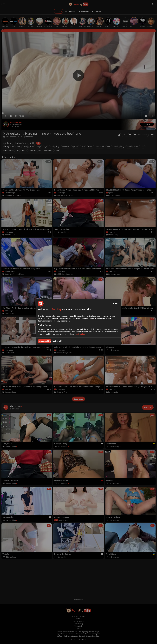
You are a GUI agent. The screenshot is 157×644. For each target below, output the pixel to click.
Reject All (57, 341)
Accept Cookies (45, 341)
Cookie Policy (79, 334)
